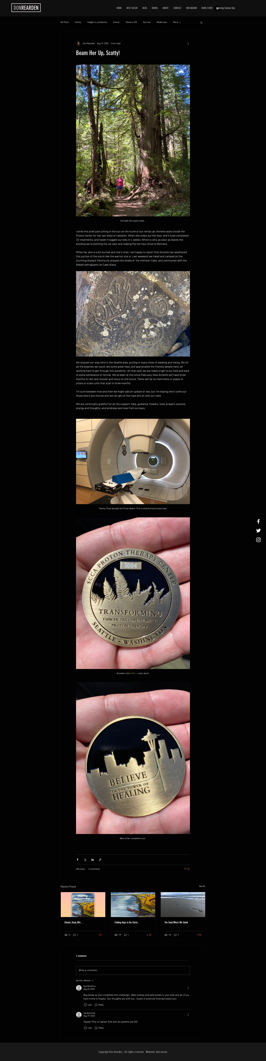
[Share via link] (100, 859)
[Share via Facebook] (77, 859)
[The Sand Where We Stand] (183, 904)
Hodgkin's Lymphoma (97, 22)
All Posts (65, 22)
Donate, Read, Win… (73, 922)
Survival (147, 22)
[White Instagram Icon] (258, 540)
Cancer (116, 22)
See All (202, 886)
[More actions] (188, 43)
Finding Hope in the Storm (126, 922)
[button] (201, 22)
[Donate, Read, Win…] (83, 904)
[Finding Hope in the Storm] (133, 904)
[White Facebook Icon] (258, 521)
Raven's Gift (131, 22)
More (175, 22)
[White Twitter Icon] (258, 531)
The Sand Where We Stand (176, 922)
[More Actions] (188, 988)
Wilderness (162, 22)
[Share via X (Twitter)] (85, 859)
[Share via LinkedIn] (92, 859)
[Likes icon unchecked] (85, 1005)
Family (78, 22)
